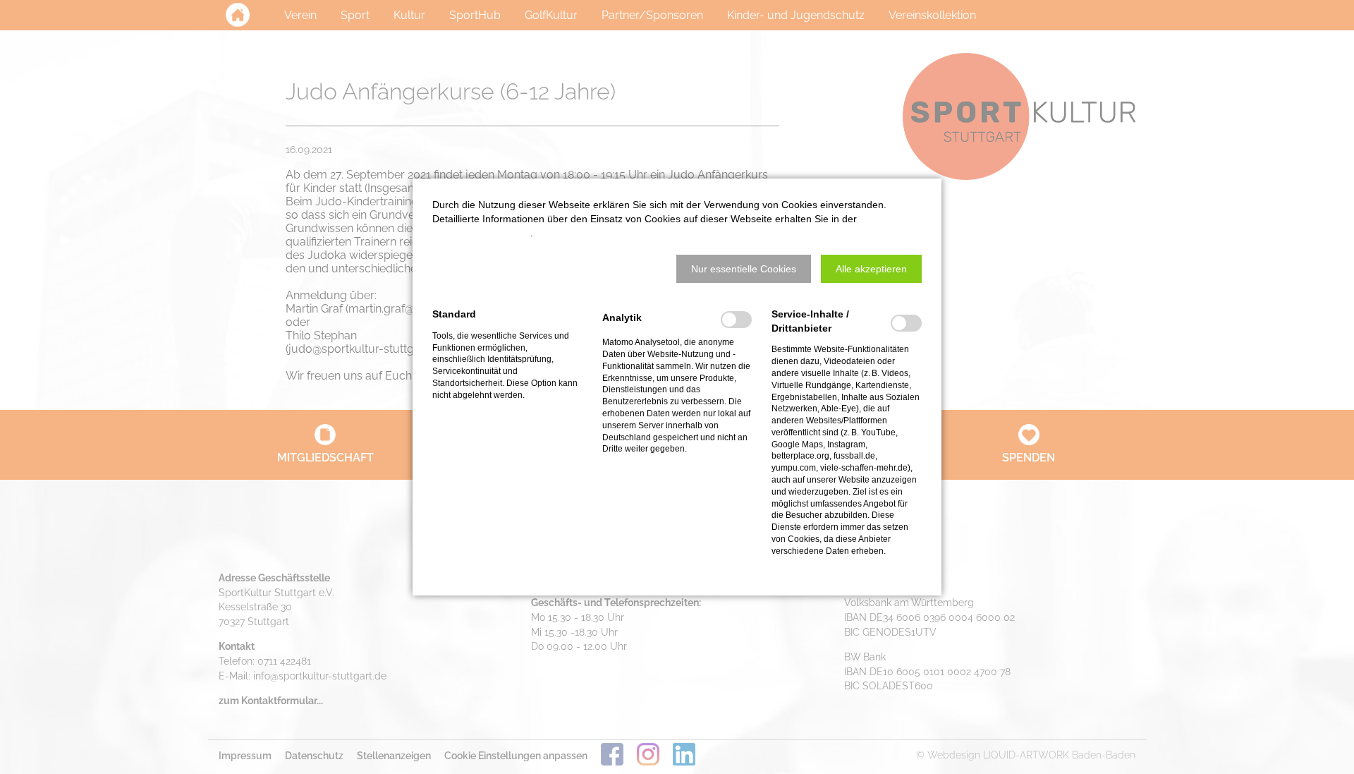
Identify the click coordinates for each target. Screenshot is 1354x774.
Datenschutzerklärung (481, 232)
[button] (743, 269)
